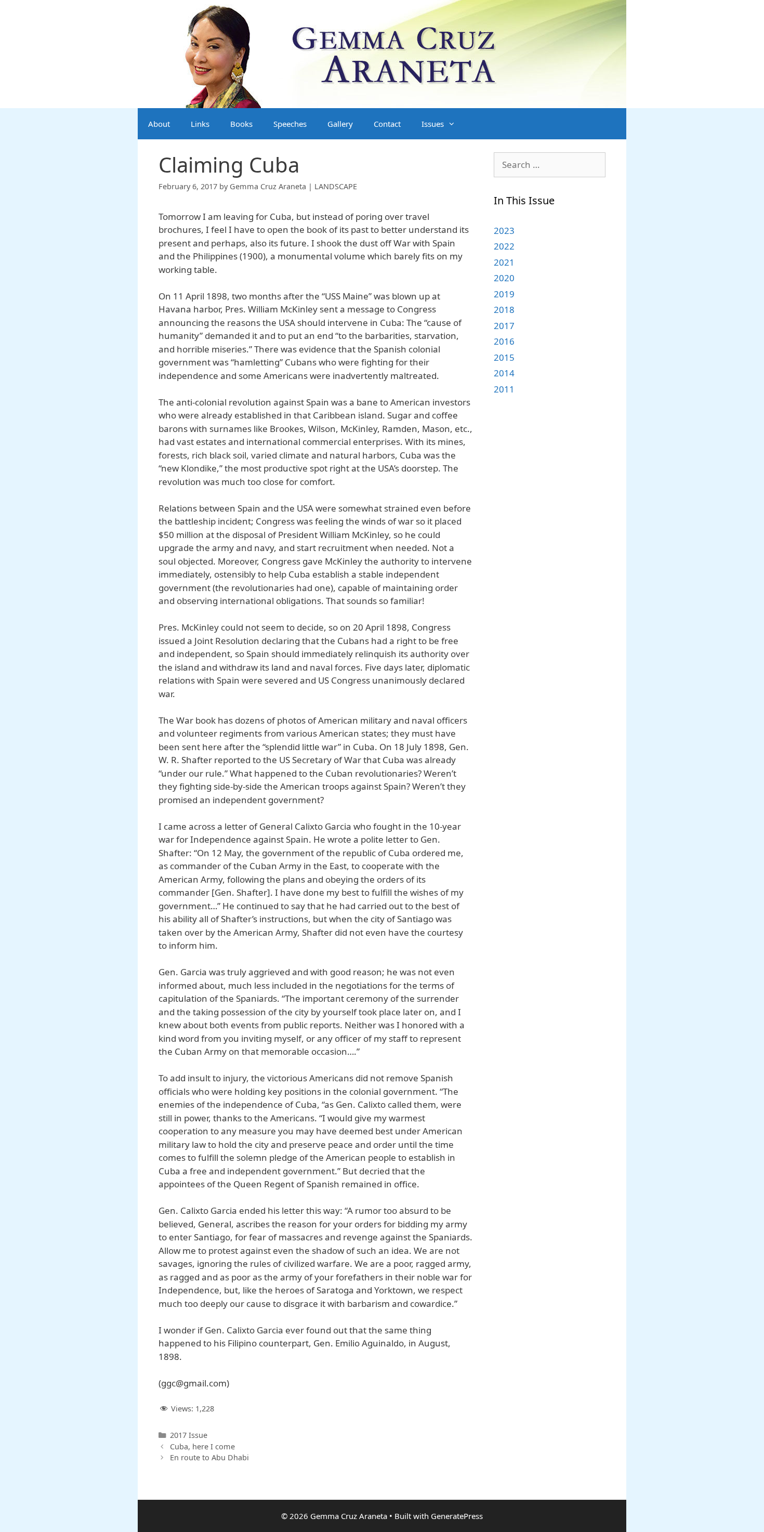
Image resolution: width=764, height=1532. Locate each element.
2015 (504, 357)
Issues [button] (432, 124)
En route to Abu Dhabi (209, 1457)
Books (241, 124)
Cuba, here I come (202, 1446)
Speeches (290, 124)
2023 (504, 231)
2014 (504, 373)
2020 (504, 278)
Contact (387, 124)
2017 (504, 326)
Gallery (340, 124)
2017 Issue (188, 1435)
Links (200, 124)
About (159, 124)
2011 (504, 389)
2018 (504, 310)
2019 (504, 294)
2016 (504, 341)
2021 (504, 262)
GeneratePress (457, 1516)
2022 (504, 246)
